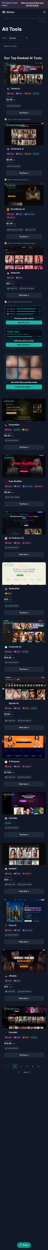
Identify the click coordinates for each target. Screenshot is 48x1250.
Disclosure (42, 21)
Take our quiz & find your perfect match (32, 4)
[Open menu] (44, 12)
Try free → (24, 113)
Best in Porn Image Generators (19, 119)
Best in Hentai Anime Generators (20, 302)
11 (19, 1072)
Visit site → (24, 295)
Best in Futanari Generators (18, 180)
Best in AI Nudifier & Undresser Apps (21, 243)
